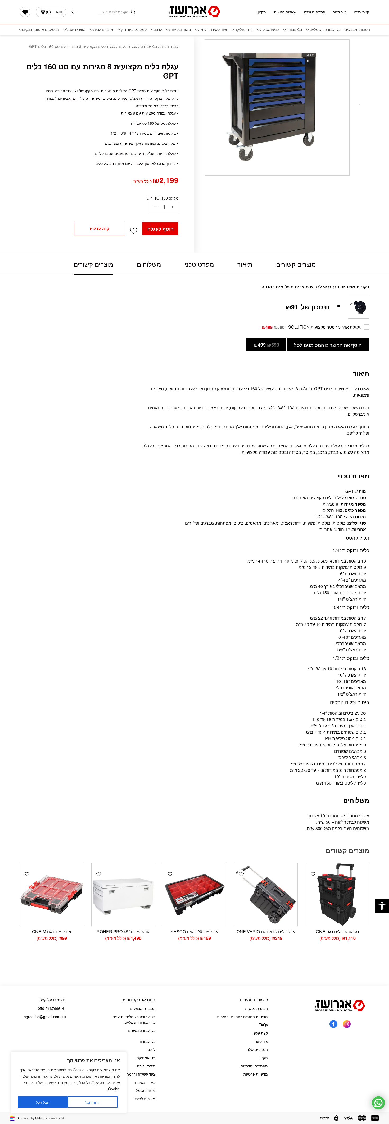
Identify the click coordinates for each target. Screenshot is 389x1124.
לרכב (158, 29)
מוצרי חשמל (76, 29)
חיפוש (73, 12)
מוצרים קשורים (296, 264)
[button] (382, 906)
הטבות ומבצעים (357, 29)
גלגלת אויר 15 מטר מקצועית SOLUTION (324, 327)
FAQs (263, 1024)
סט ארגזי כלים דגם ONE (337, 931)
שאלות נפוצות (285, 12)
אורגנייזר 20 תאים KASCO (194, 931)
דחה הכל (92, 1102)
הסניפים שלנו (314, 12)
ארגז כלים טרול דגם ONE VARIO (266, 931)
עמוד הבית (169, 46)
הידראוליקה (243, 29)
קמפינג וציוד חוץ (134, 29)
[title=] (347, 1023)
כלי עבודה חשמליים (324, 29)
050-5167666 (49, 1008)
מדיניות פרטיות (255, 1074)
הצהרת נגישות (256, 1008)
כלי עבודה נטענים (141, 1030)
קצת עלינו (361, 12)
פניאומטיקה (269, 29)
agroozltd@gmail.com (42, 1016)
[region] (69, 1082)
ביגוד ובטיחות (180, 29)
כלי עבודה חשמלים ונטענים (133, 1016)
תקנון (262, 12)
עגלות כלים (128, 46)
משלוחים (149, 264)
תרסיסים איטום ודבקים (40, 29)
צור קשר (339, 12)
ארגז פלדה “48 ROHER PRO (123, 931)
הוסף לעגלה (160, 228)
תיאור (244, 264)
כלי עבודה (294, 29)
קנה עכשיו (99, 228)
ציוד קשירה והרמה (212, 29)
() (54, 12)
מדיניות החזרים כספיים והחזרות (242, 1016)
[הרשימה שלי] (25, 12)
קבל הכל (42, 1102)
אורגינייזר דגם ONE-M (51, 931)
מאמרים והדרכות (254, 1065)
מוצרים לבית (103, 29)
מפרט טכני (199, 264)
